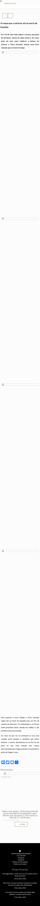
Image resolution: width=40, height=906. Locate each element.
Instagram (21, 858)
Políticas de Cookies (20, 864)
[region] (20, 835)
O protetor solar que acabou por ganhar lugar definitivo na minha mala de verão (20, 893)
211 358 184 (21, 856)
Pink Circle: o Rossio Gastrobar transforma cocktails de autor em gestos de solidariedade (20, 884)
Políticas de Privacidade (20, 862)
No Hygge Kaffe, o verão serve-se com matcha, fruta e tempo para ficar (20, 875)
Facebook (21, 860)
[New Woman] (9, 4)
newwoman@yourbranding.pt (21, 853)
